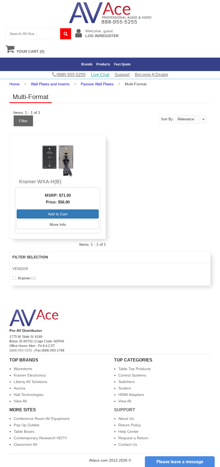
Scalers (124, 388)
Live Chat (100, 74)
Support (122, 74)
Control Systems (132, 375)
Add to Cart (57, 214)
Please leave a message (179, 461)
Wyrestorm (23, 369)
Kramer (26, 278)
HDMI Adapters (131, 394)
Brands (87, 64)
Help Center (128, 431)
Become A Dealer (151, 74)
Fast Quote (122, 64)
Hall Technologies (28, 394)
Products (103, 64)
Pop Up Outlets (26, 425)
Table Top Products (134, 369)
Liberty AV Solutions (30, 382)
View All (20, 401)
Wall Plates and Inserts (50, 84)
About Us (126, 418)
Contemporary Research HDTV (40, 438)
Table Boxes (24, 431)
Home (14, 84)
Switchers (126, 382)
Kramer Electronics (30, 375)
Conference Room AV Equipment (41, 418)
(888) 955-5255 (20, 350)
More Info (58, 224)
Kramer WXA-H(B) (40, 181)
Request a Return (133, 438)
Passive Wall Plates (97, 84)
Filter (23, 121)
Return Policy (129, 425)
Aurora (19, 388)
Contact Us (127, 444)
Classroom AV (25, 444)
